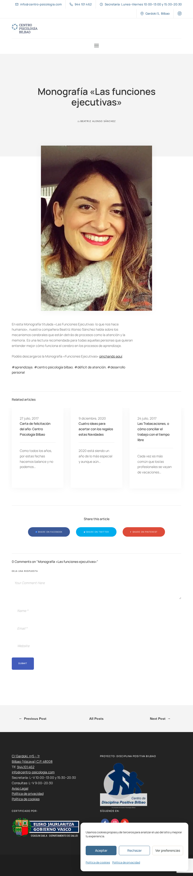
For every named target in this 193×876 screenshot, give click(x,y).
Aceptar (101, 850)
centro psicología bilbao (55, 367)
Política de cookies (98, 862)
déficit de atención (91, 367)
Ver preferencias (167, 850)
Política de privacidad (126, 862)
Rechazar (134, 850)
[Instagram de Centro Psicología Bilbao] (179, 13)
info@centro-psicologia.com (33, 772)
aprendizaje (23, 367)
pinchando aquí (110, 356)
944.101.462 (25, 767)
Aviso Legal (20, 788)
